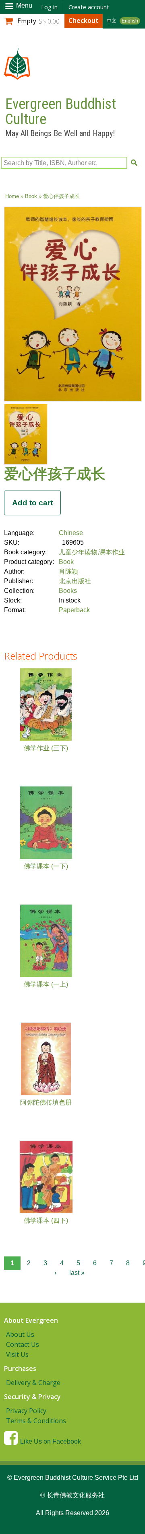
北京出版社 (75, 581)
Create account (88, 7)
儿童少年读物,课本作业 (92, 552)
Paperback (74, 610)
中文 (111, 21)
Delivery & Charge (33, 1382)
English (130, 21)
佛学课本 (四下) (46, 1220)
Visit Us (17, 1354)
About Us (20, 1334)
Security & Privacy (32, 1396)
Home (12, 196)
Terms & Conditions (36, 1420)
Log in (49, 7)
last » (77, 1272)
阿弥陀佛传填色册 (46, 1102)
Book (31, 196)
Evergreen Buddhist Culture (60, 112)
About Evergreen (31, 1320)
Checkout (83, 20)
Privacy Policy (26, 1410)
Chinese (71, 532)
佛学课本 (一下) (46, 866)
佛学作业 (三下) (46, 748)
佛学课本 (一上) (46, 984)
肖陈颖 (68, 571)
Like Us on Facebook (50, 1441)
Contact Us (22, 1344)
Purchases (20, 1368)
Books (68, 590)
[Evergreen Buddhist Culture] (17, 75)
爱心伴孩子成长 (55, 473)
